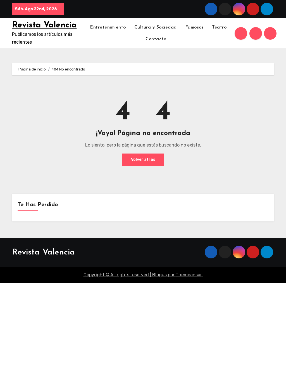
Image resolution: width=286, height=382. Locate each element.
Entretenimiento (108, 27)
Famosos (194, 27)
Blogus (159, 274)
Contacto (157, 39)
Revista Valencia (44, 25)
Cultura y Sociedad (155, 27)
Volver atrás (143, 159)
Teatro (219, 27)
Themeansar (189, 274)
